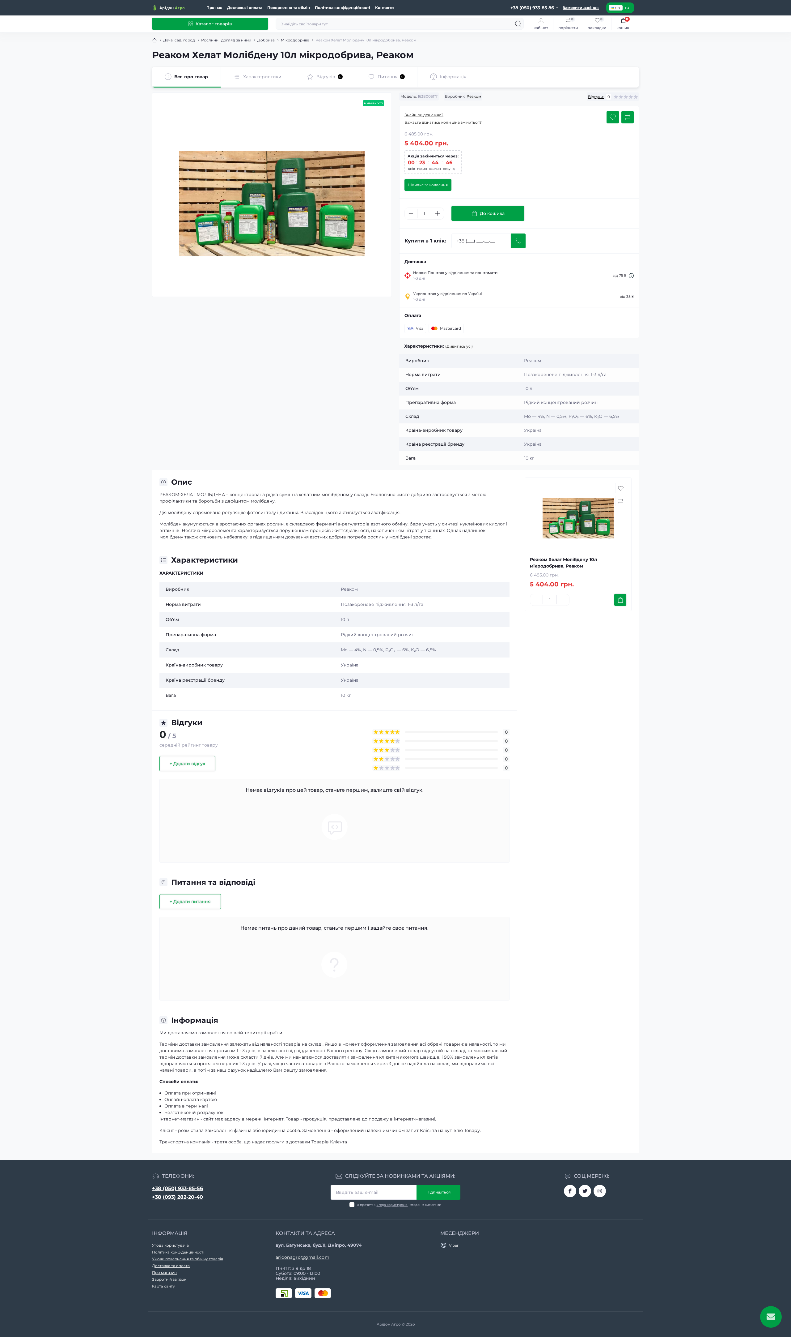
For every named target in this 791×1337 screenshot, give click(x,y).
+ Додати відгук (187, 763)
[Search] (518, 24)
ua (617, 7)
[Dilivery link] (631, 275)
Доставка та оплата (171, 1265)
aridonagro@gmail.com (302, 1257)
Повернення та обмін (288, 7)
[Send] (518, 241)
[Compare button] (627, 117)
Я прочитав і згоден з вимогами (399, 1205)
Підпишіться (438, 1192)
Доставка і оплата (244, 7)
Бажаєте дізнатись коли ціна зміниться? (443, 122)
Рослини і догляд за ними (226, 40)
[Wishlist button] (613, 117)
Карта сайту (163, 1286)
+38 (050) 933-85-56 (177, 1188)
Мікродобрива (295, 40)
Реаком (474, 96)
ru (627, 7)
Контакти (384, 7)
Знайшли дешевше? (423, 115)
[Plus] (437, 213)
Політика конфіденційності (342, 7)
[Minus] (411, 213)
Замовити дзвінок (581, 7)
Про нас (214, 7)
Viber (454, 1245)
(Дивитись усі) (459, 346)
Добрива (266, 40)
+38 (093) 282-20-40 (177, 1197)
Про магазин (164, 1272)
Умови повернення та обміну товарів (187, 1259)
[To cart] (620, 600)
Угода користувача (392, 1205)
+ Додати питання (190, 901)
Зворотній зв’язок (169, 1279)
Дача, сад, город (179, 40)
